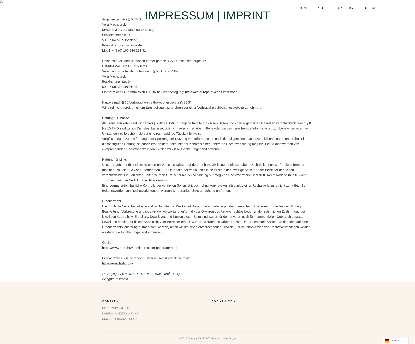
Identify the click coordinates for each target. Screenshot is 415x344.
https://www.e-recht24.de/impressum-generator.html (139, 248)
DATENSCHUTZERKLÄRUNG (120, 313)
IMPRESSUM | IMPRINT (116, 308)
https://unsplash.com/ (117, 263)
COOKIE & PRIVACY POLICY (119, 319)
